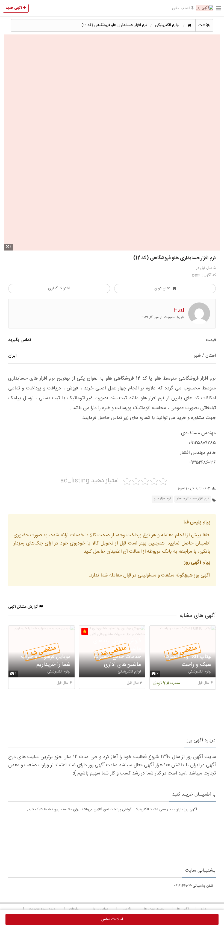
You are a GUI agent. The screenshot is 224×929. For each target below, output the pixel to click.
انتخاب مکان (181, 8)
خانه (204, 909)
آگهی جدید (14, 8)
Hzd (178, 310)
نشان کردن (162, 289)
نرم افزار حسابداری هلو (192, 499)
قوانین (126, 909)
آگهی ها (183, 909)
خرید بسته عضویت (42, 909)
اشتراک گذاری (59, 288)
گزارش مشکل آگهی (23, 607)
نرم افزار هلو (162, 499)
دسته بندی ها (154, 909)
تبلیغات (74, 909)
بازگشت (204, 25)
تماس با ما (100, 909)
